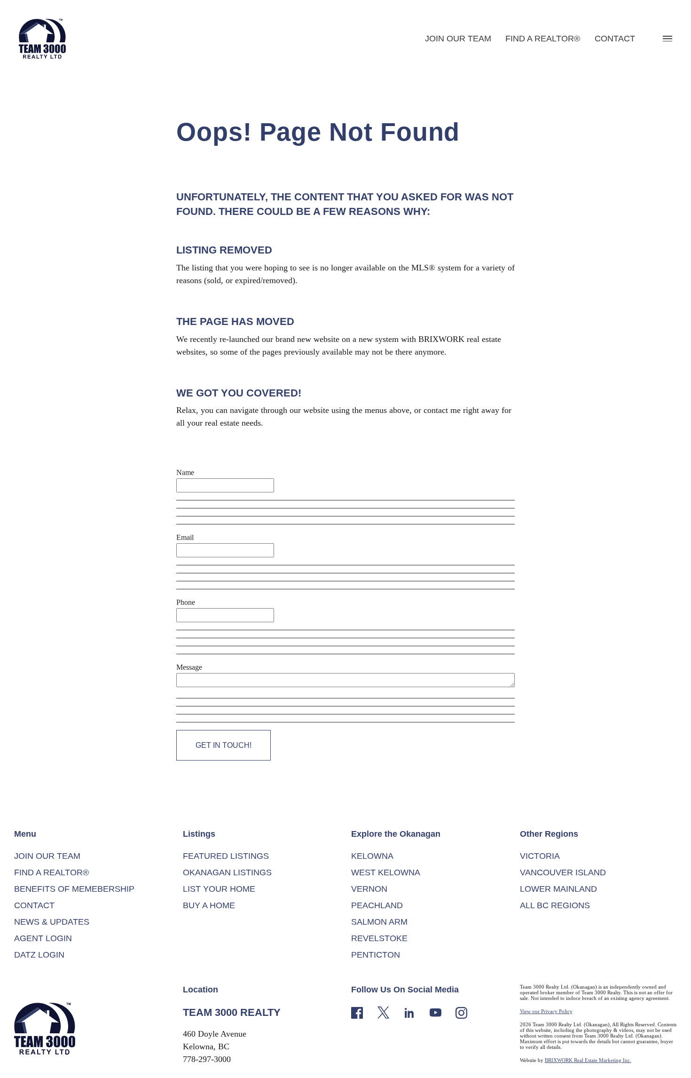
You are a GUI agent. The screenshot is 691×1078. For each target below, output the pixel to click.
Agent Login (43, 938)
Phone (185, 602)
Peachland (377, 905)
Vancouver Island (563, 872)
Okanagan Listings (227, 872)
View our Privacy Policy (546, 1011)
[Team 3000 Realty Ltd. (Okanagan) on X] (383, 1011)
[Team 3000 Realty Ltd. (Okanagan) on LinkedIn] (409, 1011)
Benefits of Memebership (74, 889)
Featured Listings (226, 856)
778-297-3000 (207, 1059)
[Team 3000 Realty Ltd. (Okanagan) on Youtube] (435, 1011)
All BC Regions (555, 905)
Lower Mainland (558, 889)
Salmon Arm (379, 922)
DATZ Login (39, 954)
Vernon (369, 889)
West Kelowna (385, 872)
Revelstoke (379, 938)
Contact (615, 38)
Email (185, 537)
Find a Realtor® (542, 38)
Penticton (375, 954)
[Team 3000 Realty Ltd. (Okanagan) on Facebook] (357, 1011)
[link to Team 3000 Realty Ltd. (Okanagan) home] (44, 1027)
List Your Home (219, 889)
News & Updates (51, 922)
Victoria (540, 856)
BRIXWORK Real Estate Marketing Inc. (588, 1060)
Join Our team (458, 38)
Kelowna (372, 856)
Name (185, 472)
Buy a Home (209, 905)
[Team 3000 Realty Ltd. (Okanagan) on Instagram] (461, 1011)
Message (189, 667)
